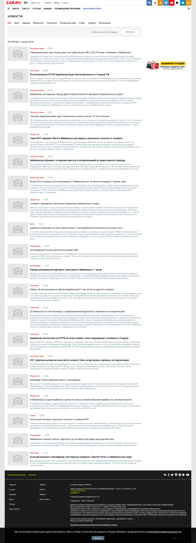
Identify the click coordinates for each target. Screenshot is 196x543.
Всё (9, 23)
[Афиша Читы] (166, 72)
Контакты (32, 475)
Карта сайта (45, 499)
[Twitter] (172, 475)
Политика (52, 23)
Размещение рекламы (17, 475)
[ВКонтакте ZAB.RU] (149, 3)
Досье (11, 499)
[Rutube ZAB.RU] (177, 3)
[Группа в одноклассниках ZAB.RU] (160, 3)
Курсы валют (14, 509)
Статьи (36, 8)
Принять (98, 538)
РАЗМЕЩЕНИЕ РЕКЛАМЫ (67, 8)
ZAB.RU (43, 485)
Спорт (82, 23)
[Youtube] (188, 475)
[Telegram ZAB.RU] (183, 3)
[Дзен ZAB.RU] (155, 3)
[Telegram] (180, 475)
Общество (38, 23)
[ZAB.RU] (13, 4)
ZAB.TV (25, 8)
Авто (17, 23)
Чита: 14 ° (35, 2)
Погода (12, 504)
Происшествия (68, 23)
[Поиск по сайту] (147, 8)
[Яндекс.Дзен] (176, 475)
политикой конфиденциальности (164, 532)
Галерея (12, 494)
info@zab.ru (75, 493)
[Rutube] (184, 475)
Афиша (48, 8)
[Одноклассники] (168, 475)
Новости (12, 485)
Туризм (92, 23)
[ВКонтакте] (165, 475)
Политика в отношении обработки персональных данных (93, 525)
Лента (15, 8)
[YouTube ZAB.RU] (171, 3)
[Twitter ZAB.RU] (166, 3)
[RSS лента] (188, 3)
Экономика (104, 23)
